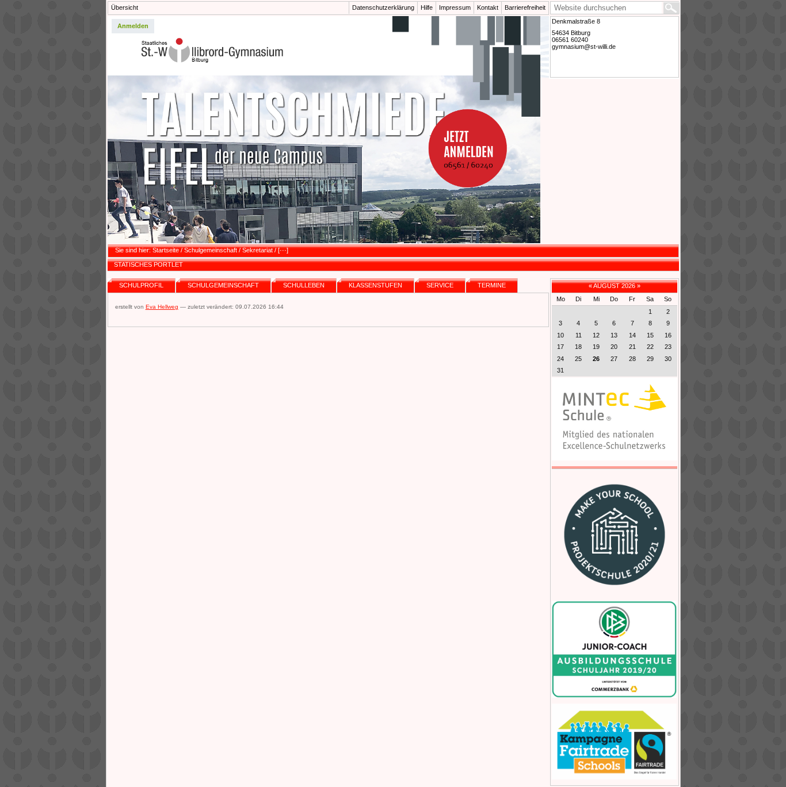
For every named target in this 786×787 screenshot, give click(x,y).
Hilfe (427, 7)
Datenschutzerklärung (383, 7)
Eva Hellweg (162, 307)
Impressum (455, 7)
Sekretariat (257, 250)
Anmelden (132, 25)
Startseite (165, 250)
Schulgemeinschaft (210, 250)
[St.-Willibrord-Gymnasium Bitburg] (328, 129)
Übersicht (124, 7)
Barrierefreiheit (525, 7)
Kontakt (487, 7)
